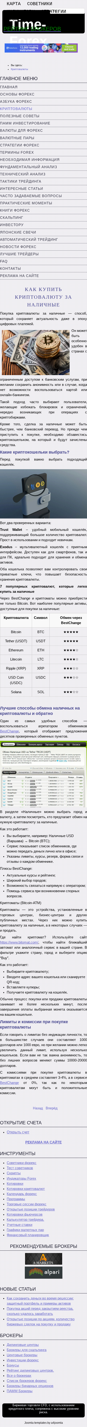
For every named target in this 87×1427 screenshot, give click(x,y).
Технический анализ (22, 174)
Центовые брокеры (22, 1355)
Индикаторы (21, 11)
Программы (16, 1199)
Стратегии (53, 11)
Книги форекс (15, 210)
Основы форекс (17, 94)
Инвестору (12, 225)
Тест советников (20, 1168)
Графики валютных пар (25, 1230)
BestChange (9, 731)
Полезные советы (19, 116)
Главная (9, 87)
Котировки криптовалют (26, 1189)
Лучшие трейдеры (19, 254)
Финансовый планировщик (28, 1235)
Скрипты (14, 1173)
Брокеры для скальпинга (26, 1350)
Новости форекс (18, 247)
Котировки (15, 1184)
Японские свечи (18, 232)
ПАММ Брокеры (19, 1391)
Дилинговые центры (23, 1345)
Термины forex (17, 152)
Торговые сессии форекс (26, 1204)
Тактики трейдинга (20, 181)
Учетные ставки (19, 1225)
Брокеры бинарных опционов (30, 1386)
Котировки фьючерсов (24, 1214)
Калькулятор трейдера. (25, 1219)
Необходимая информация (30, 160)
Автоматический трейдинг (29, 239)
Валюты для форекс (21, 130)
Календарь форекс (22, 1194)
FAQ (4, 261)
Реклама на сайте (19, 276)
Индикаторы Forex (21, 1178)
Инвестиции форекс (23, 1360)
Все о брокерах (19, 1375)
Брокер (15, 19)
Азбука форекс (16, 101)
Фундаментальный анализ (28, 167)
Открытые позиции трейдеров (31, 1209)
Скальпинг (11, 218)
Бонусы (13, 1365)
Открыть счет (18, 1132)
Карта (14, 4)
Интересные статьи (21, 189)
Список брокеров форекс (27, 1381)
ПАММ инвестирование (25, 123)
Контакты (10, 268)
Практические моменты (26, 203)
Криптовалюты (16, 109)
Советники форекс (21, 1163)
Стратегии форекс (19, 145)
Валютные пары (17, 138)
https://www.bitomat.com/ (19, 942)
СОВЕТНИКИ (39, 4)
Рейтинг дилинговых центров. (30, 1370)
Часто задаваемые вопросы (31, 196)
